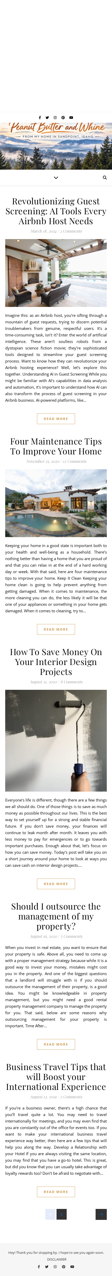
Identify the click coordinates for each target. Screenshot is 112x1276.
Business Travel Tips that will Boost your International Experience (56, 1076)
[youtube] (71, 117)
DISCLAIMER (56, 1259)
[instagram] (55, 117)
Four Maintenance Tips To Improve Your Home (56, 445)
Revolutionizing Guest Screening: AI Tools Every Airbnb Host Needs (56, 210)
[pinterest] (63, 117)
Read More (56, 418)
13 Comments (74, 461)
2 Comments (71, 231)
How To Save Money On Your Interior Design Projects (56, 661)
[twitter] (48, 117)
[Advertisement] (56, 56)
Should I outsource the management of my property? (56, 915)
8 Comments (71, 681)
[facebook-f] (40, 117)
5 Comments (71, 936)
